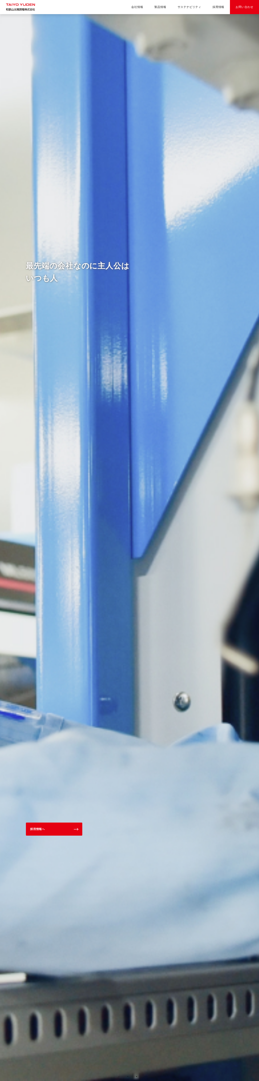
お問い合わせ (244, 6)
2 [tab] (128, 1076)
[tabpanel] (129, 547)
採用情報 (218, 6)
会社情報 (137, 6)
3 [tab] (136, 1076)
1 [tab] (119, 1076)
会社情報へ (37, 829)
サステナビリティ (189, 6)
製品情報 (160, 6)
